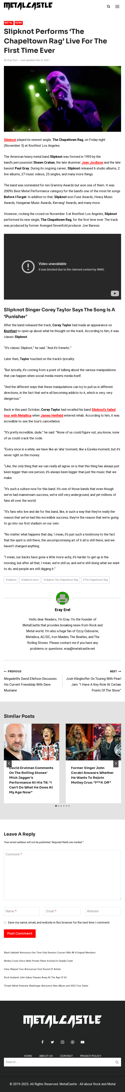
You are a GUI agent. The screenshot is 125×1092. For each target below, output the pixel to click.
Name (11, 911)
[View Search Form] (108, 6)
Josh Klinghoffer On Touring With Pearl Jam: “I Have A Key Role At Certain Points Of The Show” (93, 681)
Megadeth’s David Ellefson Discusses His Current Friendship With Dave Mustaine (30, 681)
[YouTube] (82, 1042)
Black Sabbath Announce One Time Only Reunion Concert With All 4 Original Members (50, 952)
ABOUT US (46, 1055)
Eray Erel (12, 60)
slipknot (11, 580)
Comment (14, 854)
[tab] (56, 806)
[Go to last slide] (9, 763)
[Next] (115, 763)
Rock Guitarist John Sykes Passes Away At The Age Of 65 (35, 977)
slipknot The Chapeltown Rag (60, 580)
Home (28, 1055)
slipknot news (30, 580)
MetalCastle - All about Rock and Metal (87, 1084)
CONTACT (66, 1055)
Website (93, 911)
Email (51, 911)
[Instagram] (62, 1042)
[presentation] (31, 742)
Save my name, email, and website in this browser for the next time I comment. (59, 922)
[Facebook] (42, 1042)
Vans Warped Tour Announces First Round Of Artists (32, 969)
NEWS (18, 23)
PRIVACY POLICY (90, 1055)
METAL (9, 23)
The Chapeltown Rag (95, 580)
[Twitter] (52, 1042)
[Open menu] (117, 6)
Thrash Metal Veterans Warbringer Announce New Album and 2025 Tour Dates (46, 986)
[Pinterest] (72, 1042)
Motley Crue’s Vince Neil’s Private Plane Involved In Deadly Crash (38, 961)
